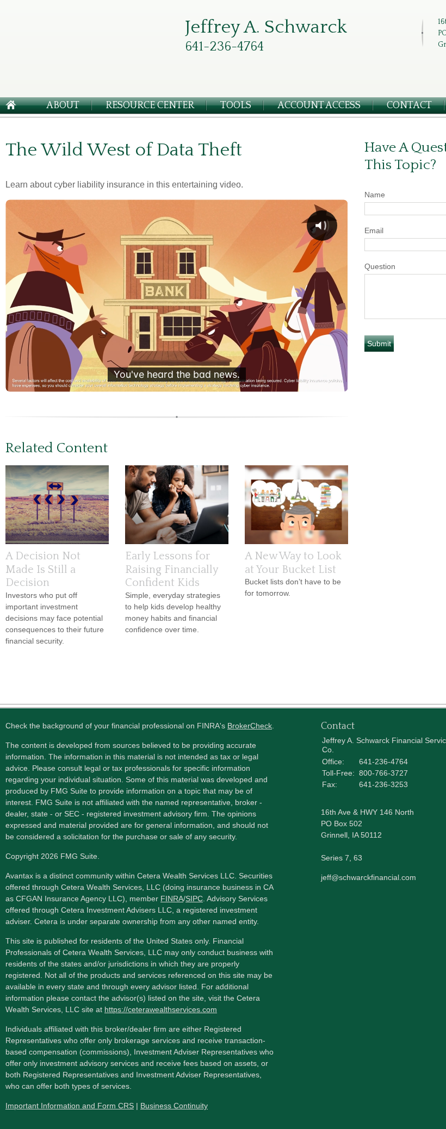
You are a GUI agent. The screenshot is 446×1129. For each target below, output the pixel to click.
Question (379, 266)
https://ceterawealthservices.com (160, 1009)
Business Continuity (174, 1105)
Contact (409, 105)
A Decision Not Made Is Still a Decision (42, 569)
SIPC (194, 898)
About (62, 105)
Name (374, 194)
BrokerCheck (249, 725)
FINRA (171, 898)
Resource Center (150, 105)
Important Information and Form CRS (69, 1105)
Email (373, 230)
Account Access (319, 105)
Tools (235, 105)
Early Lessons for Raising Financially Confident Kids (171, 569)
